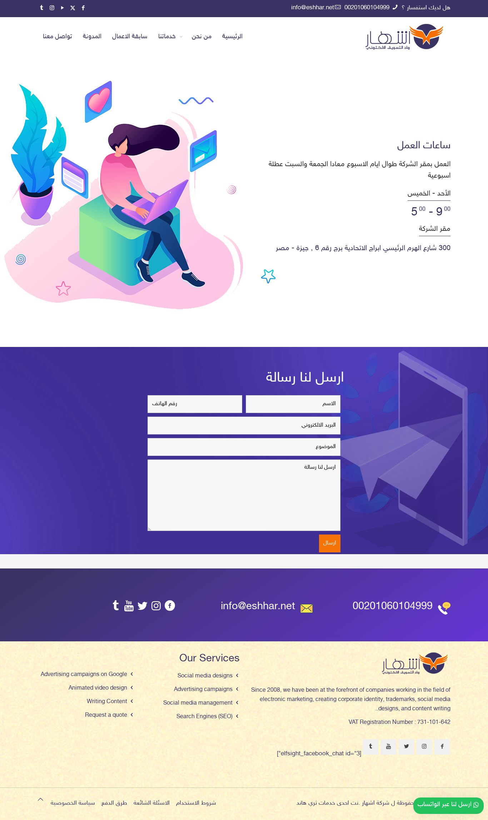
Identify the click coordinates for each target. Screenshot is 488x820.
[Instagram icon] (52, 8)
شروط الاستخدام (196, 803)
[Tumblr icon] (41, 8)
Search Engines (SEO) (204, 717)
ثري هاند (307, 803)
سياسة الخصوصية (73, 803)
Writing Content (107, 702)
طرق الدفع (114, 803)
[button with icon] (442, 747)
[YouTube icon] (62, 8)
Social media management (198, 703)
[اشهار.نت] (404, 36)
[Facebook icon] (83, 8)
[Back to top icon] (41, 800)
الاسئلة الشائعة (152, 803)
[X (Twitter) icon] (72, 8)
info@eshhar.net (312, 7)
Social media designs (205, 676)
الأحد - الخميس (429, 193)
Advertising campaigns (203, 689)
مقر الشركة (434, 229)
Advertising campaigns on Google (84, 674)
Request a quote (106, 715)
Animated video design (98, 688)
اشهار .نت (363, 803)
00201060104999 (367, 7)
